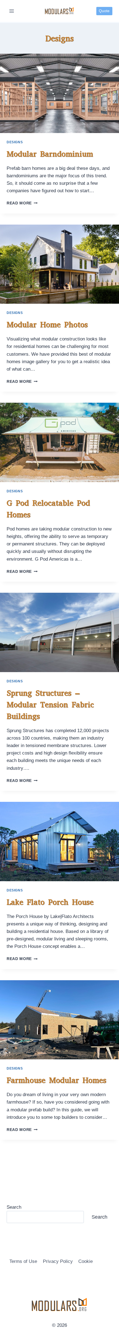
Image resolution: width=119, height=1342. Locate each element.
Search (14, 1207)
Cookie (85, 1261)
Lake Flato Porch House (50, 902)
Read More (22, 203)
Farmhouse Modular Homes (56, 1080)
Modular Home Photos (47, 324)
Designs (15, 142)
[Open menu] (12, 11)
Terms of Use (23, 1261)
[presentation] (59, 93)
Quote (104, 11)
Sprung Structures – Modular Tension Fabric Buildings (50, 704)
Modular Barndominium (50, 154)
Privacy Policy (58, 1261)
